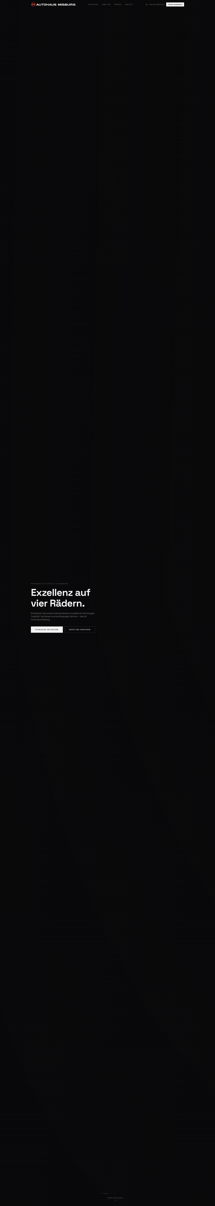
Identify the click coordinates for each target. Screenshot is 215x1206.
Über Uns (106, 4)
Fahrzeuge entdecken (46, 630)
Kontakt (129, 4)
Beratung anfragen (79, 630)
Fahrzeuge (93, 4)
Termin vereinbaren (175, 4)
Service (117, 4)
